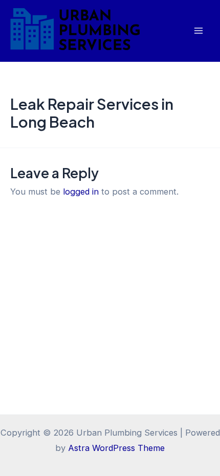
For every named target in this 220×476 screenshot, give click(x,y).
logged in (81, 191)
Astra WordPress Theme (116, 448)
